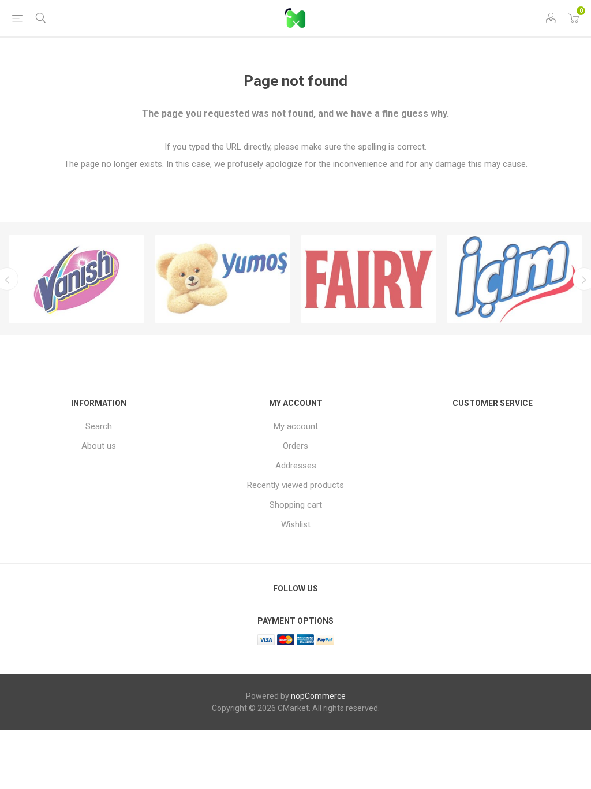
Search (98, 426)
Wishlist (296, 524)
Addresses (295, 465)
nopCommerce (318, 696)
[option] (76, 279)
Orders (295, 446)
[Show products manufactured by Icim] (514, 279)
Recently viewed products (295, 485)
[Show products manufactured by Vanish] (76, 279)
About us (98, 446)
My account (296, 426)
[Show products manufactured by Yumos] (222, 279)
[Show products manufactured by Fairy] (368, 279)
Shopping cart (296, 505)
